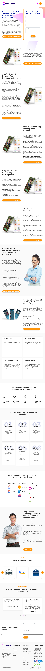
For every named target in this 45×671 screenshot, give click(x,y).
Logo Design (25, 660)
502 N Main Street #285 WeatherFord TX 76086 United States (38, 649)
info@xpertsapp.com (38, 656)
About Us (14, 648)
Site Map (14, 655)
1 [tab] (19, 615)
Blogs (14, 653)
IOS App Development (27, 651)
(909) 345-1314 (37, 658)
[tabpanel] (12, 606)
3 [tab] (23, 615)
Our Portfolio (15, 650)
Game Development (27, 653)
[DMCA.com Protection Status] (37, 664)
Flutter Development (27, 664)
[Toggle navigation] (37, 3)
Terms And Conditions (32, 668)
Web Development (26, 662)
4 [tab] (25, 615)
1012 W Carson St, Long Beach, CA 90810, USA (38, 653)
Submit (33, 36)
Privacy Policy (39, 668)
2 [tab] (21, 615)
